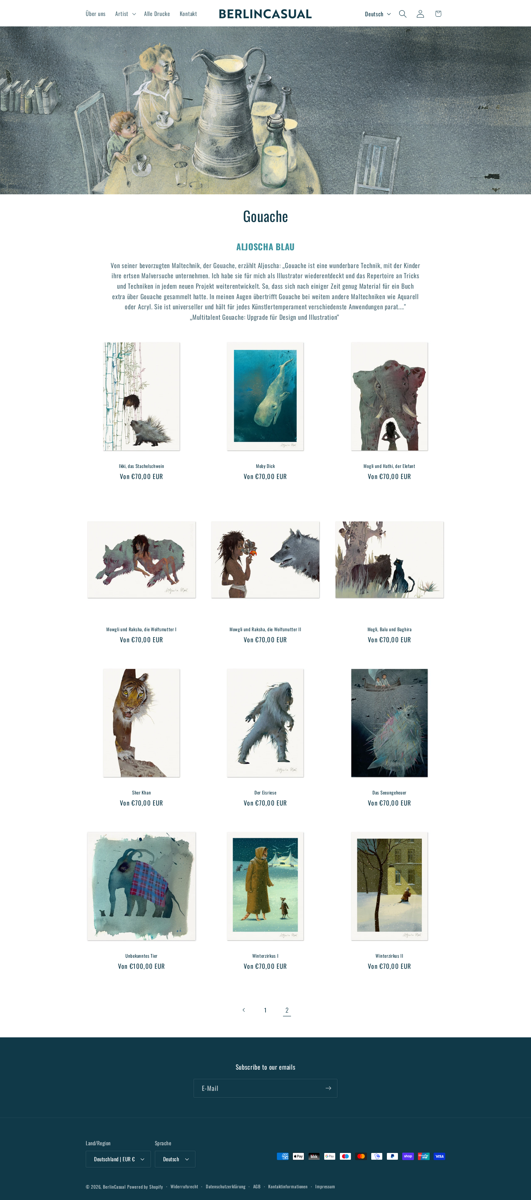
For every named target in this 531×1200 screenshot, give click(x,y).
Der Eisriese (265, 792)
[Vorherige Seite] (244, 1010)
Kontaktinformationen (288, 1186)
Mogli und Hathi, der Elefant (389, 466)
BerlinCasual (114, 1186)
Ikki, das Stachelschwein (141, 466)
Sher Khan (141, 792)
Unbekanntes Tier (141, 956)
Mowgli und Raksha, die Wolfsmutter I (141, 629)
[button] (125, 14)
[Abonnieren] (328, 1088)
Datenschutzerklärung (226, 1186)
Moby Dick (265, 466)
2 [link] (287, 1010)
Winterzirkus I (265, 956)
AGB (257, 1186)
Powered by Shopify (145, 1186)
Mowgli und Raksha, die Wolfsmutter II (265, 629)
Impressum (325, 1186)
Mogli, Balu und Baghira (389, 629)
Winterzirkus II (389, 956)
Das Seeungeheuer (389, 792)
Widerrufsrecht (184, 1186)
